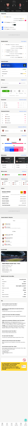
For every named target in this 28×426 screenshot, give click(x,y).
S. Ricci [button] (7, 16)
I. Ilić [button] (6, 27)
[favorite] (26, 1)
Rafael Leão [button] (20, 57)
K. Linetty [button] (17, 167)
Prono (24, 10)
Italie (25, 292)
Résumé (2, 10)
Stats (13, 10)
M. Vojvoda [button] (8, 55)
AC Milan (14, 231)
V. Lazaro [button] (7, 51)
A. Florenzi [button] (20, 53)
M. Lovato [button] (7, 44)
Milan (6, 105)
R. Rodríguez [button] (8, 22)
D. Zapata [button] (7, 29)
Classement (18, 10)
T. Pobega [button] (20, 48)
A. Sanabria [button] (8, 50)
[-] (25, 420)
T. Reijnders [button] (4, 167)
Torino (6, 107)
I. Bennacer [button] (20, 20)
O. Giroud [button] (20, 46)
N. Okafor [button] (17, 165)
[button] (6, 91)
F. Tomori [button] (20, 18)
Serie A (25, 281)
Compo (8, 10)
